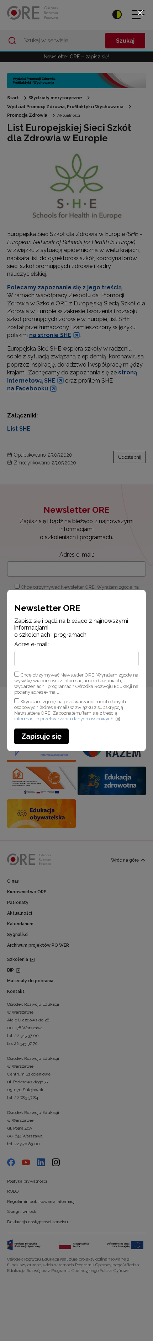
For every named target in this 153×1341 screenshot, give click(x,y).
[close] (140, 13)
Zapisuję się (41, 736)
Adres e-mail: (31, 644)
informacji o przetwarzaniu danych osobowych (64, 718)
